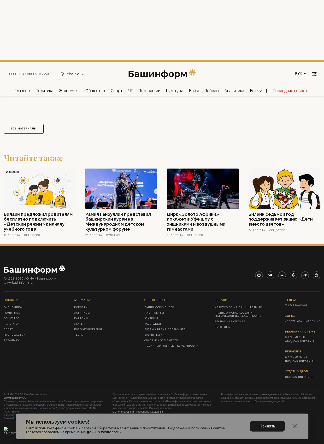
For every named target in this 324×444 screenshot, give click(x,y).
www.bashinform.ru (15, 397)
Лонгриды (82, 312)
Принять (267, 426)
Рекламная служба (230, 321)
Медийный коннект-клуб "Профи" (171, 346)
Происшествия (16, 334)
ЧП (130, 90)
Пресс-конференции (90, 329)
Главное (22, 90)
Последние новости (291, 90)
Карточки (81, 318)
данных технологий (104, 432)
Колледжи (152, 323)
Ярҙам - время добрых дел (165, 329)
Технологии (149, 90)
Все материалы (24, 128)
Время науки (154, 334)
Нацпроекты (154, 312)
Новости (81, 307)
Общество (95, 90)
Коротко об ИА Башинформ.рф (238, 307)
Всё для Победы (204, 90)
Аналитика (234, 90)
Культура (174, 90)
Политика (44, 90)
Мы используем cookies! (57, 422)
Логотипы (223, 327)
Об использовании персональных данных (138, 411)
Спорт (117, 90)
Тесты (79, 334)
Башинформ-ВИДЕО (159, 307)
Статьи (79, 323)
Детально (11, 340)
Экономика (69, 90)
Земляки (151, 318)
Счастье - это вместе (161, 340)
